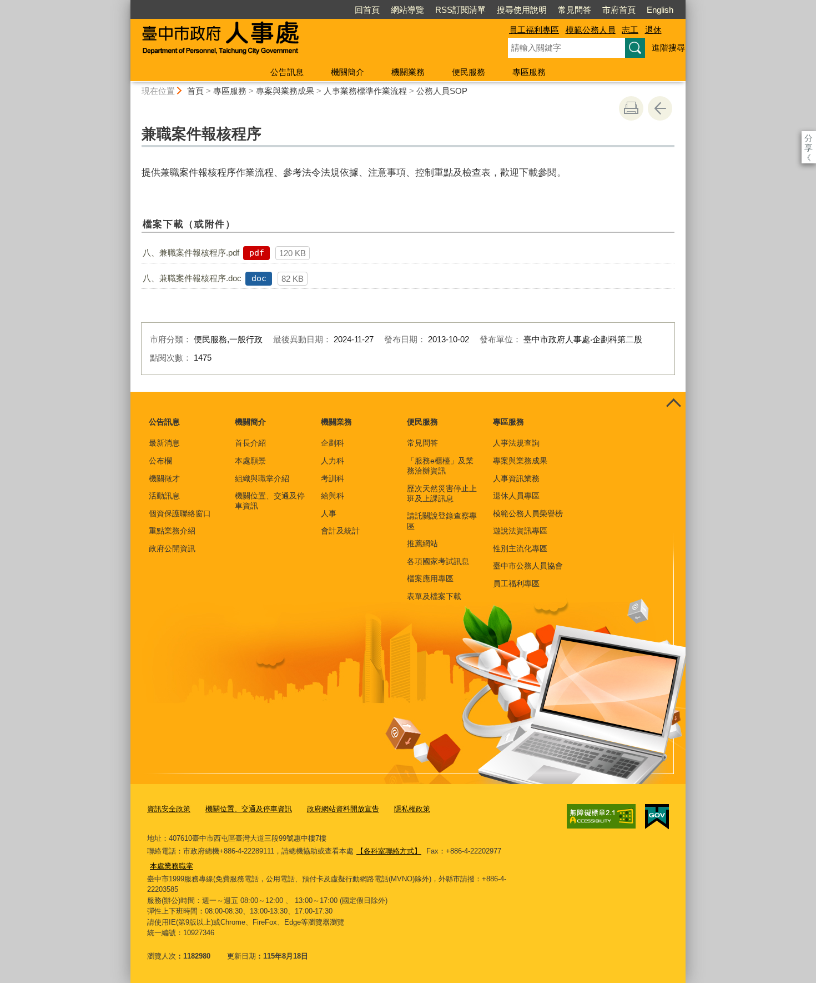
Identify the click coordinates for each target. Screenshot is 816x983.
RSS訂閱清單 (460, 9)
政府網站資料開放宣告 (343, 809)
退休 (653, 29)
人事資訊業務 (516, 478)
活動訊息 (164, 495)
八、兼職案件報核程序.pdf (191, 252)
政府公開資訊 (172, 548)
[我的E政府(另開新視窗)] (657, 817)
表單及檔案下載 (434, 596)
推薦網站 (422, 543)
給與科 (332, 495)
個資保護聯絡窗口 (180, 513)
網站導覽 (407, 9)
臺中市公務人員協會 (528, 565)
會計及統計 (340, 530)
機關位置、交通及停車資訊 (270, 500)
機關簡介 (347, 72)
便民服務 (468, 72)
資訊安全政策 (168, 809)
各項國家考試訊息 (438, 561)
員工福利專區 (534, 29)
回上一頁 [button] (660, 108)
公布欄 (160, 460)
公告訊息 (287, 72)
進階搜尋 (668, 47)
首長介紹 (250, 442)
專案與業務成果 (285, 91)
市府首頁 (619, 9)
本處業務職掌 (171, 866)
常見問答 (574, 9)
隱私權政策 (412, 809)
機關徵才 (164, 478)
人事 (328, 513)
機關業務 (408, 72)
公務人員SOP (441, 91)
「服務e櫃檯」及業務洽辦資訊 (440, 465)
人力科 (332, 460)
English (660, 9)
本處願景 (250, 460)
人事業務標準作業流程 (365, 91)
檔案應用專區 (430, 578)
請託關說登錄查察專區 (442, 520)
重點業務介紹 (172, 530)
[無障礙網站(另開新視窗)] (601, 816)
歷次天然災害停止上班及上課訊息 (442, 493)
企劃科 (332, 442)
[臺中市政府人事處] (305, 40)
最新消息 (164, 442)
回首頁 (367, 9)
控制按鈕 (673, 404)
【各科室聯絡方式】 (388, 851)
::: (125, 4)
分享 (808, 138)
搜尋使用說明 (522, 9)
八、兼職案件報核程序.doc (192, 278)
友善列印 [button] (631, 108)
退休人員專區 (516, 495)
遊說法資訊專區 (520, 530)
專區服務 (529, 72)
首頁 (195, 91)
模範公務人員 (591, 29)
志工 (630, 29)
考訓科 (332, 478)
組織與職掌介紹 (262, 478)
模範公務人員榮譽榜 (528, 513)
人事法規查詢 (516, 442)
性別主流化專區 (520, 548)
